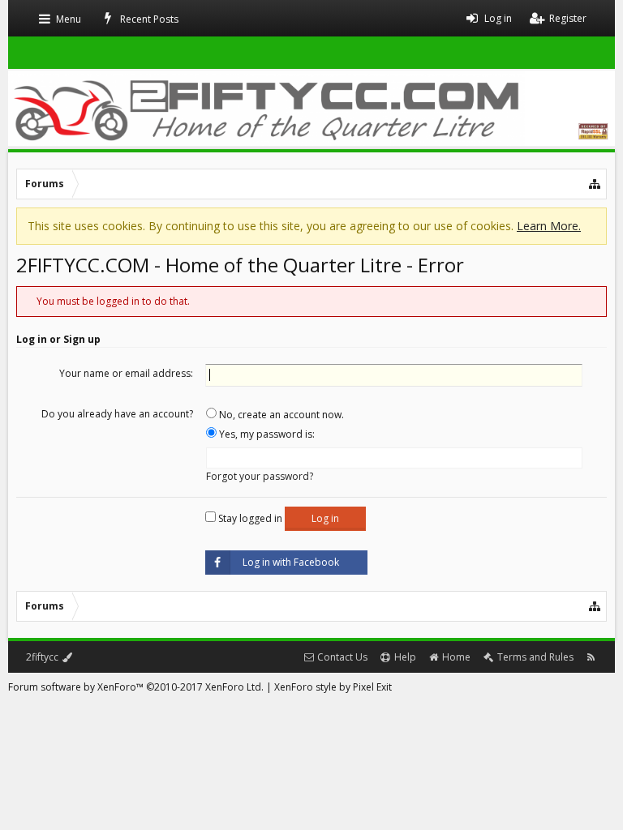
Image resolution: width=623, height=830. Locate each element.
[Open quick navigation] (595, 184)
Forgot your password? (259, 476)
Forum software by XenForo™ (136, 687)
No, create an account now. (280, 414)
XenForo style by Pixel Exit (333, 687)
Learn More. (549, 225)
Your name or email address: (126, 373)
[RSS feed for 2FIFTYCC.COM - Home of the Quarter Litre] (591, 657)
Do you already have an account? (117, 414)
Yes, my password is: (266, 434)
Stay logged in (249, 518)
